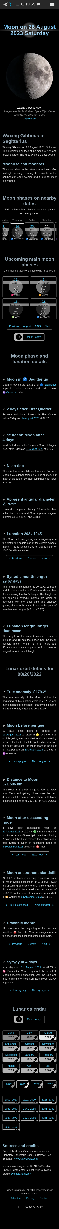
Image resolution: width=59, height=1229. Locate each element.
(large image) (29, 118)
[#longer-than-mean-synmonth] (4, 626)
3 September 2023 (13, 846)
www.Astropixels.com (26, 1158)
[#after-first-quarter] (4, 409)
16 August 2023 (12, 734)
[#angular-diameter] (4, 499)
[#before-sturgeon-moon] (4, 435)
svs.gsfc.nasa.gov (21, 1173)
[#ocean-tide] (4, 466)
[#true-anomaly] (4, 692)
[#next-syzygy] (4, 962)
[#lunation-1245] (4, 534)
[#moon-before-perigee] (4, 725)
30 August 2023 (34, 749)
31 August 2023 (34, 449)
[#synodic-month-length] (4, 576)
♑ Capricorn (10, 392)
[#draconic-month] (4, 923)
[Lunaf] (23, 4)
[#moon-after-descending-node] (4, 818)
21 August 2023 (11, 831)
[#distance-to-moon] (4, 779)
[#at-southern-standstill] (4, 873)
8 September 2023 (31, 897)
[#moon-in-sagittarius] (4, 379)
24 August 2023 (30, 418)
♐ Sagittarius (48, 384)
